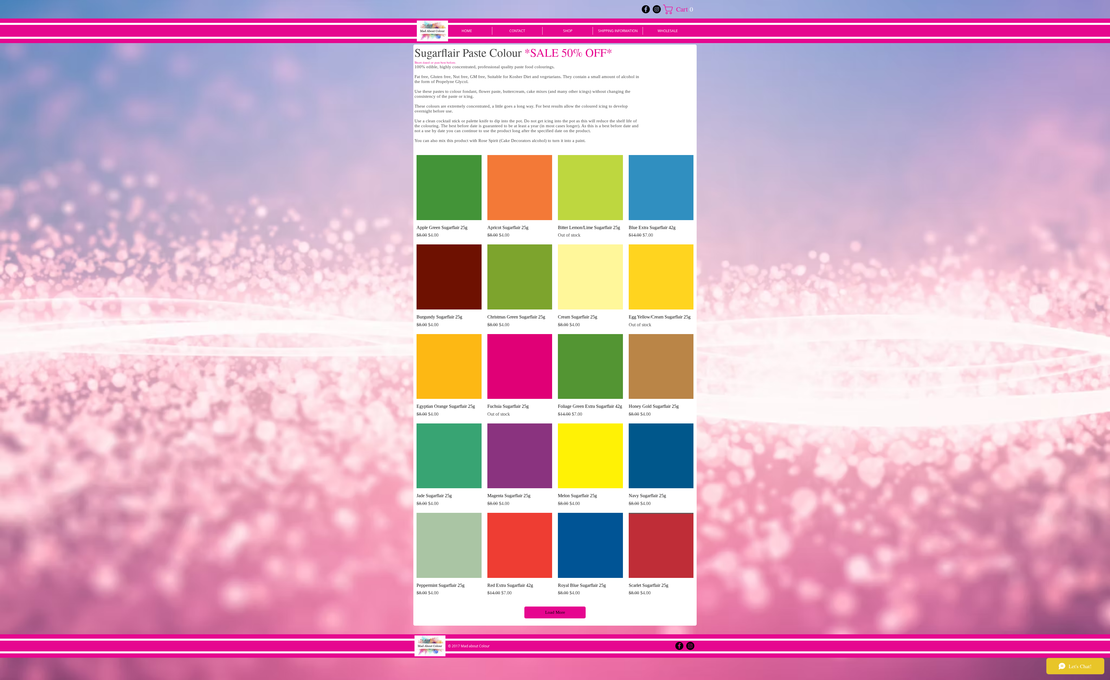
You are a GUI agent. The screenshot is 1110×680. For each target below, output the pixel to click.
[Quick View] (449, 187)
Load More (555, 612)
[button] (680, 9)
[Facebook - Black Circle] (646, 9)
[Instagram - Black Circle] (657, 9)
